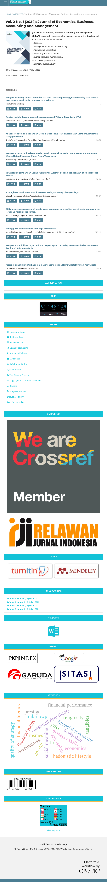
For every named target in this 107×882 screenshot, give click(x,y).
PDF (39, 108)
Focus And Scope (17, 332)
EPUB (26, 108)
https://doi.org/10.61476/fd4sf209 (25, 70)
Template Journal (17, 391)
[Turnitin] (30, 578)
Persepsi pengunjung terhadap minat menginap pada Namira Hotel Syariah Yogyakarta (51, 265)
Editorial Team (17, 337)
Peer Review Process (19, 375)
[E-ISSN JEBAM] (21, 789)
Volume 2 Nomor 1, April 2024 (22, 605)
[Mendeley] (77, 578)
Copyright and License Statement (25, 380)
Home (9, 14)
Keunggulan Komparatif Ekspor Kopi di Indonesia (31, 228)
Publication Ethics (18, 364)
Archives (18, 14)
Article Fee (15, 358)
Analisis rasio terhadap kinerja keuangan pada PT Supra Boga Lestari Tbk (43, 117)
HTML (12, 108)
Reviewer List (16, 342)
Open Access (15, 369)
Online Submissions (19, 347)
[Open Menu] (5, 3)
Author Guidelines (18, 353)
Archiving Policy (16, 402)
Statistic (13, 386)
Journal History (16, 396)
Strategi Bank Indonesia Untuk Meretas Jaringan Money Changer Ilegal (42, 192)
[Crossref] (53, 512)
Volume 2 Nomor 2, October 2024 (23, 609)
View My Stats (53, 830)
